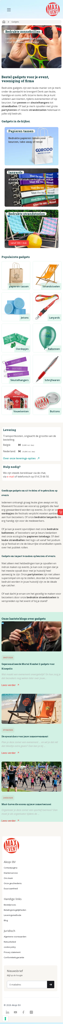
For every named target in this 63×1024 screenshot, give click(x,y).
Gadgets (15, 22)
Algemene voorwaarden (15, 936)
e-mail (10, 476)
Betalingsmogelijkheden (15, 910)
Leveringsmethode (12, 915)
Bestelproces (10, 904)
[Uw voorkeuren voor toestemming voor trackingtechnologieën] (5, 1019)
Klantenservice (11, 873)
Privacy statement (12, 952)
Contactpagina (10, 867)
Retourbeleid (10, 941)
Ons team (8, 878)
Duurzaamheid (11, 888)
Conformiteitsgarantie (14, 957)
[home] (52, 9)
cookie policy (10, 947)
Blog (6, 920)
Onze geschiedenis (13, 883)
